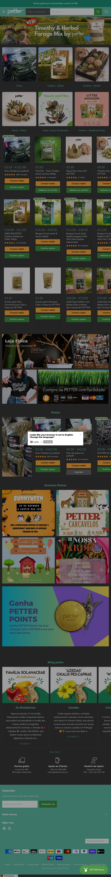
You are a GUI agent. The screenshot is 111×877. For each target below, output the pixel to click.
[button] (36, 442)
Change (48, 442)
